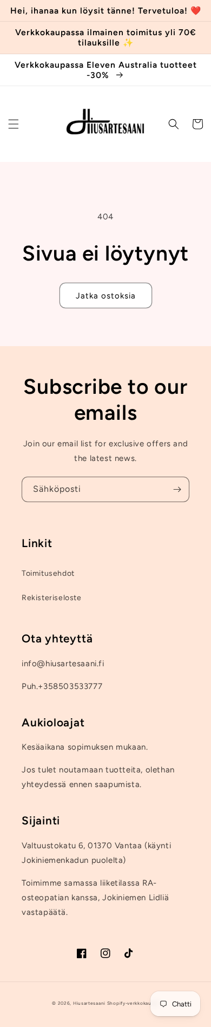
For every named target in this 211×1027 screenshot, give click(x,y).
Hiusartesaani (89, 1003)
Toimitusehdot (48, 573)
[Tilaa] (177, 489)
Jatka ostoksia (106, 296)
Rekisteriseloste (52, 597)
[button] (13, 124)
